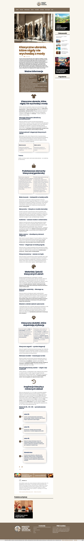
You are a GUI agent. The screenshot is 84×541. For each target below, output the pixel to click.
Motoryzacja (26, 9)
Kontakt (34, 532)
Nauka (32, 9)
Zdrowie (21, 9)
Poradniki (37, 9)
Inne (52, 9)
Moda (17, 9)
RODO (34, 531)
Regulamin (35, 528)
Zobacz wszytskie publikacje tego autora (26, 491)
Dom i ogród (47, 9)
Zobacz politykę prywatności (67, 540)
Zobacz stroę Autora (37, 491)
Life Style (42, 9)
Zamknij (75, 540)
